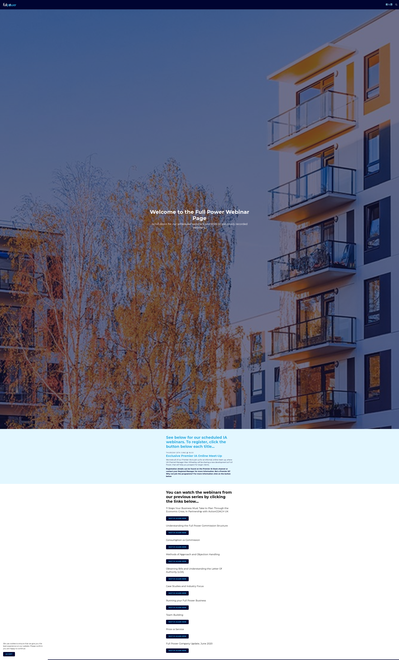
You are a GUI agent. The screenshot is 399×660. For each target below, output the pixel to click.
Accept (9, 654)
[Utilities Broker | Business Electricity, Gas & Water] (9, 5)
